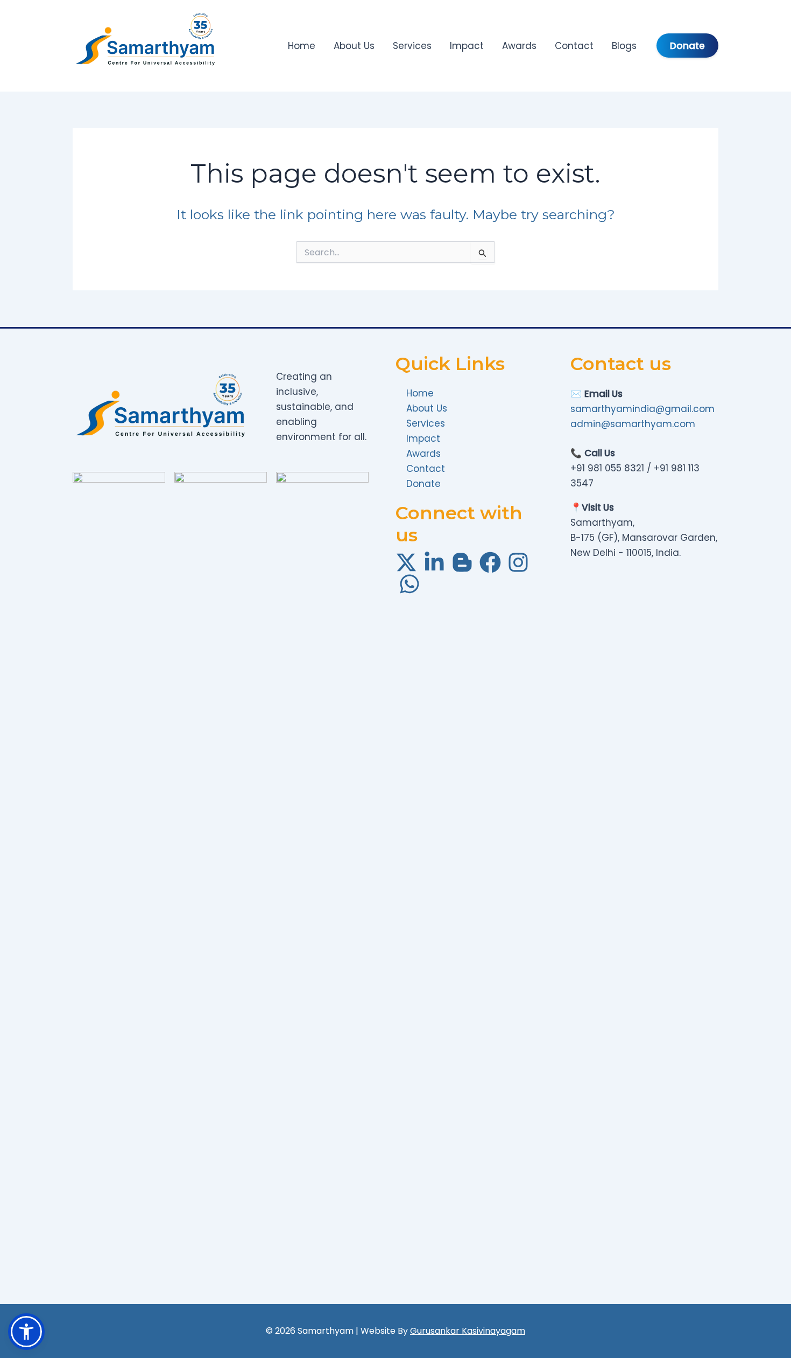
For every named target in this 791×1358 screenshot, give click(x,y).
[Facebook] (490, 562)
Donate (687, 45)
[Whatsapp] (409, 584)
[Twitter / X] (406, 562)
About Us (354, 45)
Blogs (624, 45)
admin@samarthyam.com (632, 423)
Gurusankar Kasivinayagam (467, 1331)
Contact (574, 45)
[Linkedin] (434, 562)
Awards (519, 45)
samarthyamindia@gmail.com (642, 408)
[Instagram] (518, 562)
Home (301, 45)
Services (412, 45)
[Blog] (462, 562)
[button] (26, 1331)
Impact (467, 45)
